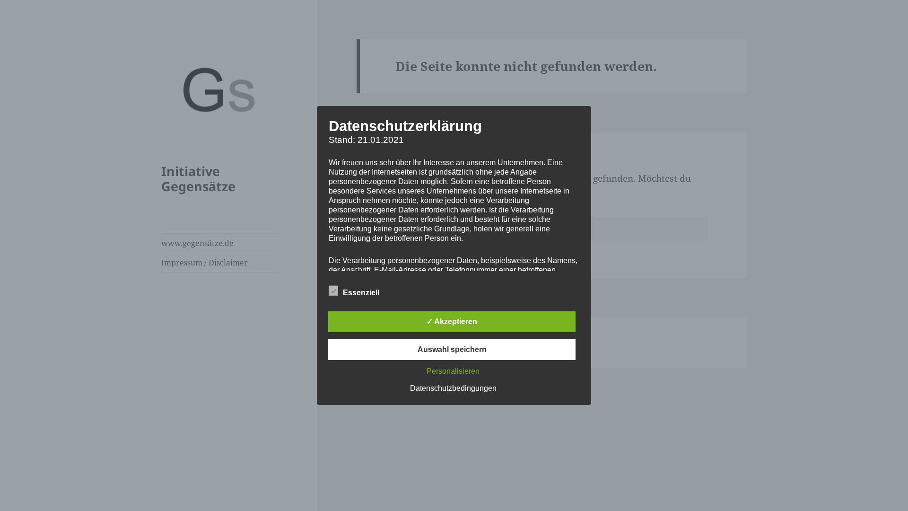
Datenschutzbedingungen (453, 388)
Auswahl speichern (452, 349)
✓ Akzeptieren (452, 321)
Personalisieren (453, 371)
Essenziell (361, 293)
